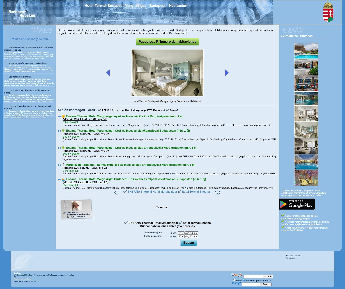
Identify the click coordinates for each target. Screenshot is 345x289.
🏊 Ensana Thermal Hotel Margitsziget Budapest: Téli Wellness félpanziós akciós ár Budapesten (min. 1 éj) (134, 179)
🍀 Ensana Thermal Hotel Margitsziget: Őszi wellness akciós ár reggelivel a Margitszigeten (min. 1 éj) (129, 147)
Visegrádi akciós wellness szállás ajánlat (28, 63)
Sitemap (291, 258)
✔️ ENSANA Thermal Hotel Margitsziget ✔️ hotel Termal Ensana (166, 191)
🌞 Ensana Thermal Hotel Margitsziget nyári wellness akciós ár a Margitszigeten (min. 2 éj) (122, 116)
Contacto (18, 273)
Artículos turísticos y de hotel (29, 39)
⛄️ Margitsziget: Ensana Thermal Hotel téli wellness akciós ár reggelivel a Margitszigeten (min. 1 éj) (128, 164)
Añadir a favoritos (295, 256)
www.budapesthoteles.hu (25, 281)
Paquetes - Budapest (299, 35)
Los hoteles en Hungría (20, 77)
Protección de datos (22, 279)
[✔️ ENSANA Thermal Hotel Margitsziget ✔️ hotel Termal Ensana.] (167, 96)
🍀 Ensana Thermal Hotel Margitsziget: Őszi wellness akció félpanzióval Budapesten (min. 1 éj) (126, 130)
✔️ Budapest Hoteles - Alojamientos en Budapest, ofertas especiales (44, 275)
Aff (15, 277)
